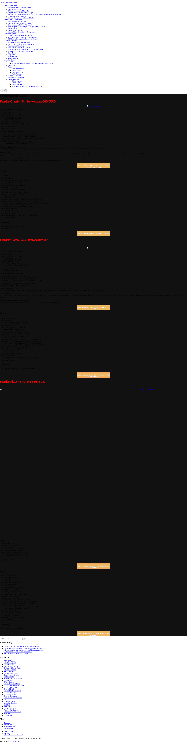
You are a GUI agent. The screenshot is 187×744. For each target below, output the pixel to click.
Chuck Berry (12, 53)
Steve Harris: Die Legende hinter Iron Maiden (22, 37)
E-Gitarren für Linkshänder (16, 77)
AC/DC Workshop (9, 661)
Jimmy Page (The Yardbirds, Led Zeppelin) (21, 51)
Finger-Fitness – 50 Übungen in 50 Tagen (21, 13)
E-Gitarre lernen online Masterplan (18, 11)
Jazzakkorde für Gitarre (15, 28)
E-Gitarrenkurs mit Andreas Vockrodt (19, 7)
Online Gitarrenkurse (10, 6)
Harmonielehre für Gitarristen (13, 698)
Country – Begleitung (10, 663)
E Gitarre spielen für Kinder (12, 668)
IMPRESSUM (8, 733)
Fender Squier (16, 70)
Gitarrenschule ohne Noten (16, 30)
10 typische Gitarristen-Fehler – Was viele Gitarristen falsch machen (32, 63)
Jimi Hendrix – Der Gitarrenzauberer (19, 42)
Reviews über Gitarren (11, 710)
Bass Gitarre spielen (10, 34)
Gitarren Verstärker (10, 692)
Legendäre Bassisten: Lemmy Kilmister (20, 35)
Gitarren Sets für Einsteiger (12, 691)
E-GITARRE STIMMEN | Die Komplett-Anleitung (28, 86)
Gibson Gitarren (9, 682)
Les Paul (10, 62)
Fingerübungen (8, 680)
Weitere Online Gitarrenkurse (13, 20)
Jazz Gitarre (7, 699)
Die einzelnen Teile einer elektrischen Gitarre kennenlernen (22, 646)
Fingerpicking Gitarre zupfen (13, 678)
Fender (10, 67)
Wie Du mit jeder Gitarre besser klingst (16, 653)
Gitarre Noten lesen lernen (12, 684)
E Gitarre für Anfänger (11, 666)
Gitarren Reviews (13, 79)
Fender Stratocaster (17, 69)
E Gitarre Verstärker (10, 670)
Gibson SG (11, 65)
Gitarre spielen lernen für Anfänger (14, 685)
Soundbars (7, 713)
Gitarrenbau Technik (10, 694)
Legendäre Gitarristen (10, 41)
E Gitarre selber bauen (15, 76)
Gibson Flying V (17, 83)
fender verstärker (9, 677)
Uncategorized (8, 715)
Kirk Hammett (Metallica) (16, 46)
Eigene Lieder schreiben (11, 675)
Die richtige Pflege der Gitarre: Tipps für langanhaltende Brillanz (24, 648)
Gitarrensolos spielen (10, 696)
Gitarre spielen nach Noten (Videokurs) (20, 25)
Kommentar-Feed (9, 726)
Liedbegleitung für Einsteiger (17, 16)
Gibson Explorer (17, 81)
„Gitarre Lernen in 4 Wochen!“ (17, 21)
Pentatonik (7, 705)
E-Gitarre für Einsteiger (15, 9)
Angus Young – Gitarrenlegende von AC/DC (22, 44)
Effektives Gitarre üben (11, 673)
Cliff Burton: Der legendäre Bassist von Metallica (23, 39)
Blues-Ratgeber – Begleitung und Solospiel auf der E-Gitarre (26, 27)
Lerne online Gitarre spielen (8, 2)
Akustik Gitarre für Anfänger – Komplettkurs (22, 32)
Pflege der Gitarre (9, 706)
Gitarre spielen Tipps (10, 687)
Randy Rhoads (12, 56)
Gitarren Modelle (9, 689)
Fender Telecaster (17, 74)
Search (2, 639)
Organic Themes (14, 741)
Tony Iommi (11, 55)
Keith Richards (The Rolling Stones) (19, 48)
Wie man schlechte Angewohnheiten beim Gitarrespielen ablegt (23, 650)
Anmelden (7, 723)
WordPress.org (8, 728)
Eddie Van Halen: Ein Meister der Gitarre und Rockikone (25, 49)
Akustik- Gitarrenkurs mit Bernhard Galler (21, 18)
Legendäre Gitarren (10, 60)
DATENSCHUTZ (9, 731)
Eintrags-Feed (8, 724)
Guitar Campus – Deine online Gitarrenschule (18, 652)
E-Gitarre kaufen (9, 671)
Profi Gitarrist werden (10, 708)
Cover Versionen (9, 664)
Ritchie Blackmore (13, 58)
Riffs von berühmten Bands (12, 712)
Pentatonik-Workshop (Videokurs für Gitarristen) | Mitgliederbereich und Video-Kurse (34, 14)
